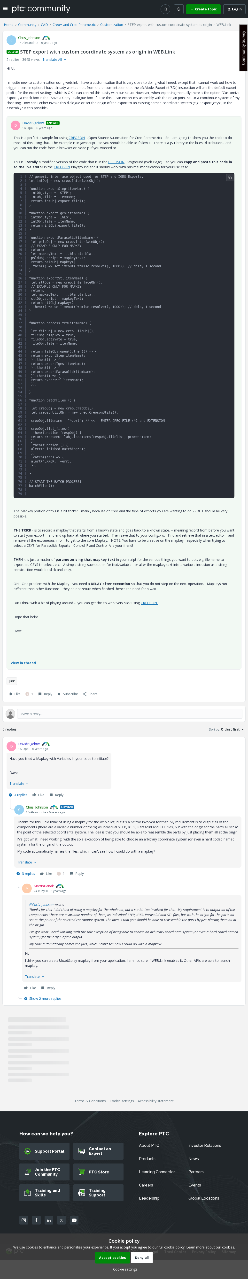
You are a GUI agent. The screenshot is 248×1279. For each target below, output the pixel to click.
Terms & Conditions (90, 1101)
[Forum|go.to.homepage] (41, 9)
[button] (5, 10)
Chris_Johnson (29, 37)
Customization (111, 24)
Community (27, 24)
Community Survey (243, 48)
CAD (44, 24)
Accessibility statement (156, 1101)
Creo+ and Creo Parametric (74, 24)
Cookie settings (122, 1101)
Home (9, 24)
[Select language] (179, 9)
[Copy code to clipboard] (229, 177)
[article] (124, 770)
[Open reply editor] (124, 714)
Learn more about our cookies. (210, 1247)
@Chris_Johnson (41, 904)
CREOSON (77, 137)
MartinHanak (44, 886)
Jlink (12, 681)
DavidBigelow (33, 123)
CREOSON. (149, 603)
